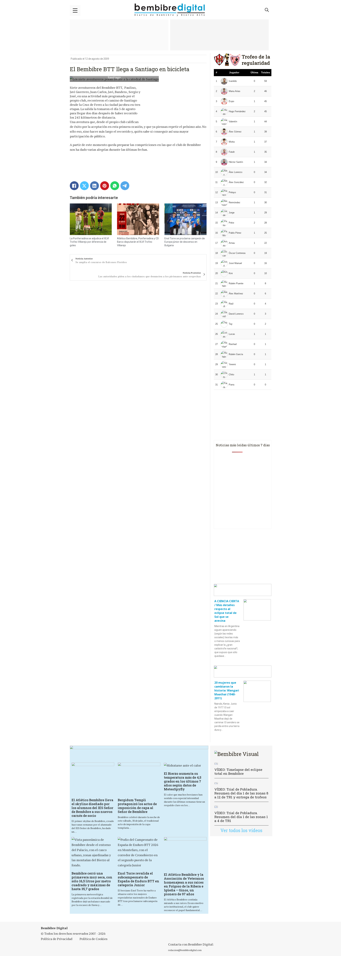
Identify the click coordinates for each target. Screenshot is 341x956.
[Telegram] (124, 185)
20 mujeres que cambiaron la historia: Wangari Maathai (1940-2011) (226, 690)
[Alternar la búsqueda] (267, 9)
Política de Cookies (93, 939)
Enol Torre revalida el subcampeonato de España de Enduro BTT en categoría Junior (138, 879)
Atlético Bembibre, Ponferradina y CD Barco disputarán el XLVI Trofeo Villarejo (138, 242)
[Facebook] (74, 185)
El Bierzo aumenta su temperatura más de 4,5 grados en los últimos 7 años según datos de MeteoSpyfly (182, 781)
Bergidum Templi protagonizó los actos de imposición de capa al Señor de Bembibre (137, 806)
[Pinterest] (104, 185)
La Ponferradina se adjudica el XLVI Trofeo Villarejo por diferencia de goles (89, 242)
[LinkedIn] (94, 185)
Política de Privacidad (56, 939)
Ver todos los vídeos (241, 830)
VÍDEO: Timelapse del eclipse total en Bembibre (238, 771)
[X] (84, 185)
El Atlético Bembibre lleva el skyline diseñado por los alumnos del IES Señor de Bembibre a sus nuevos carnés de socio (92, 808)
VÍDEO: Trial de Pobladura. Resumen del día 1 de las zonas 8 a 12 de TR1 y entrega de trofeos (241, 793)
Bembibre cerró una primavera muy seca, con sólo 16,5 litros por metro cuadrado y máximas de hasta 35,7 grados (92, 881)
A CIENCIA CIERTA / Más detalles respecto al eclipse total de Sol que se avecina (226, 611)
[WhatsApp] (114, 185)
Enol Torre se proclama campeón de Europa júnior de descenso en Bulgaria (184, 242)
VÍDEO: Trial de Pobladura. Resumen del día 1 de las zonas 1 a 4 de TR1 (241, 817)
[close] (75, 10)
